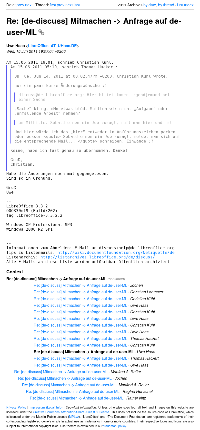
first (53, 5)
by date (149, 5)
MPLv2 (74, 416)
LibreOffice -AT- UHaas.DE (52, 45)
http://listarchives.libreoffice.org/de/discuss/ (97, 257)
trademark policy (114, 425)
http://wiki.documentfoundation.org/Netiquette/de (116, 252)
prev (20, 5)
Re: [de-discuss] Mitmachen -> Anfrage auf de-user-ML (80, 285)
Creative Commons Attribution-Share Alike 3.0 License (71, 412)
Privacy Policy (16, 407)
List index (185, 5)
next (28, 5)
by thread (166, 5)
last (77, 5)
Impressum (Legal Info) (46, 407)
